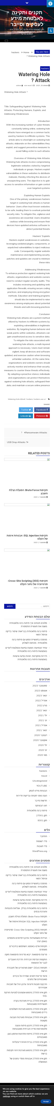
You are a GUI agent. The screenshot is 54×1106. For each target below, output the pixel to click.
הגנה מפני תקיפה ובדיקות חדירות (31, 795)
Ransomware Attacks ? (34, 432)
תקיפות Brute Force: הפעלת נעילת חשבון (28, 916)
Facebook (41, 409)
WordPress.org (39, 851)
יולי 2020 (42, 745)
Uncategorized (39, 780)
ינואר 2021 (41, 730)
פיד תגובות (42, 846)
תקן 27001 (41, 815)
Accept (46, 1101)
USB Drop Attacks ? (17, 442)
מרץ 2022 (42, 705)
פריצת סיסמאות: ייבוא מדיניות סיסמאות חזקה (26, 954)
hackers (45, 68)
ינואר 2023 (41, 695)
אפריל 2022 (41, 700)
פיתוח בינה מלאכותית (37, 810)
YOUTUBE (42, 785)
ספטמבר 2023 (40, 685)
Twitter (25, 409)
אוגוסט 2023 (41, 690)
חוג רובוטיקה (41, 805)
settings (6, 1096)
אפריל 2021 (41, 725)
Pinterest (41, 415)
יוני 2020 (42, 750)
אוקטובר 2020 (40, 740)
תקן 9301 (42, 820)
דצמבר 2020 (40, 735)
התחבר (43, 836)
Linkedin (24, 415)
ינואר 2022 (41, 710)
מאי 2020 (42, 755)
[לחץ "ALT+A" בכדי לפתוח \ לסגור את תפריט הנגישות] (50, 3)
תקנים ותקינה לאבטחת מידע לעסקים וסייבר (27, 18)
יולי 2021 (42, 715)
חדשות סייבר (41, 800)
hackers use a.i (40, 399)
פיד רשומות (41, 841)
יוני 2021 (42, 720)
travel (44, 775)
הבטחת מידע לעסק (38, 790)
